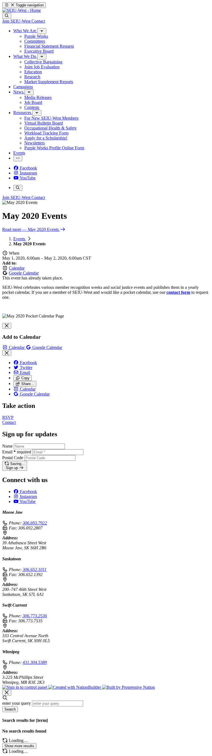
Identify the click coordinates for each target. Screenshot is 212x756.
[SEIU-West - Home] (21, 10)
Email (16, 452)
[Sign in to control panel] (25, 687)
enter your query (16, 703)
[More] (41, 31)
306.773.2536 (35, 616)
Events (19, 238)
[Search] (6, 16)
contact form (178, 292)
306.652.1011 (35, 569)
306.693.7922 (35, 523)
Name (7, 446)
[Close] (6, 326)
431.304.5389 (35, 662)
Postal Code (12, 457)
